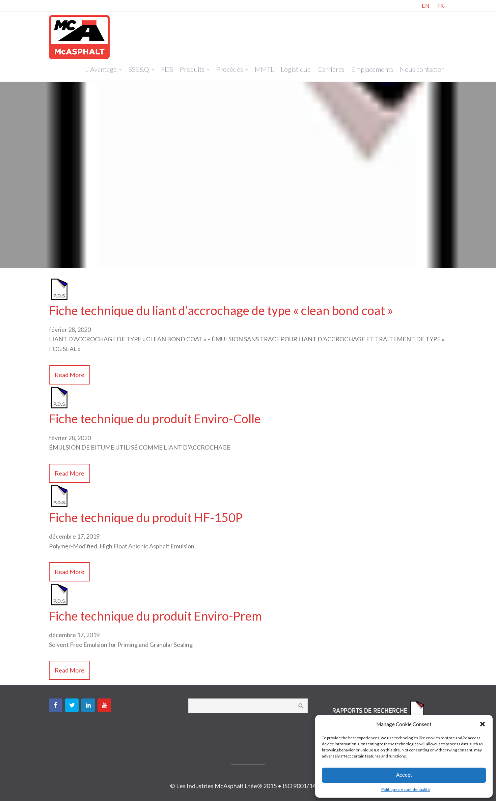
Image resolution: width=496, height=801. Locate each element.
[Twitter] (72, 705)
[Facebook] (55, 705)
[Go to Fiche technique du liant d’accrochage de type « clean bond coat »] (59, 298)
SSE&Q (139, 69)
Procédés (229, 69)
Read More (69, 374)
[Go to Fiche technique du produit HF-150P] (59, 505)
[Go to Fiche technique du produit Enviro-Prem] (59, 603)
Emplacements (372, 69)
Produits (192, 69)
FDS (167, 69)
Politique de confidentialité (405, 789)
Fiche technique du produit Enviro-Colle (155, 418)
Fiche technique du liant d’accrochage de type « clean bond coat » (221, 310)
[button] (482, 724)
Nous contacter (422, 69)
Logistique (296, 69)
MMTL (264, 69)
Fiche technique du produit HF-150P (146, 517)
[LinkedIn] (88, 705)
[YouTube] (104, 705)
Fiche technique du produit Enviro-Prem (155, 615)
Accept (404, 775)
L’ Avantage (101, 69)
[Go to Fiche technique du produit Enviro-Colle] (59, 406)
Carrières (331, 69)
